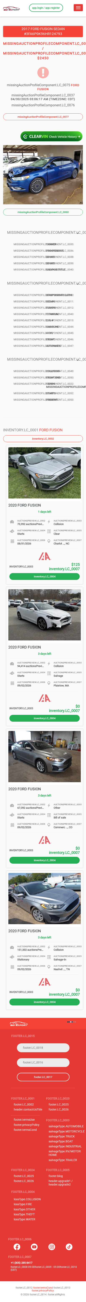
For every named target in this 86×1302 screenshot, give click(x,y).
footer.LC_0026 (59, 1109)
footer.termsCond (25, 1130)
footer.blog (56, 1176)
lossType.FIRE (23, 1204)
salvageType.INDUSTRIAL (65, 1146)
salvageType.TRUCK (62, 1136)
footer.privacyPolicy (26, 1125)
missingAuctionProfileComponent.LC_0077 (43, 116)
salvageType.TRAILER (63, 1160)
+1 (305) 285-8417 (21, 1262)
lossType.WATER (24, 1219)
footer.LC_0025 (59, 1104)
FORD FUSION (51, 430)
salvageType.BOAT (61, 1141)
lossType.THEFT (24, 1214)
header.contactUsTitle (28, 1109)
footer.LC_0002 (24, 1104)
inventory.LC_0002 (43, 438)
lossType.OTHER (24, 1209)
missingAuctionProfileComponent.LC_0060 (43, 212)
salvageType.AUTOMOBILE (66, 1126)
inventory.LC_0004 (45, 576)
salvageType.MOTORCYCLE (67, 1131)
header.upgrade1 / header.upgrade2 (61, 1182)
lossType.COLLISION (27, 1199)
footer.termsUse (24, 1119)
